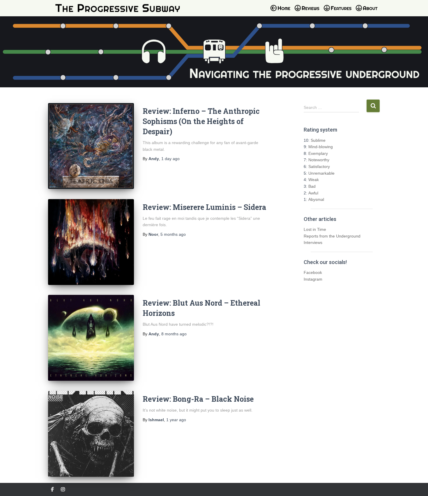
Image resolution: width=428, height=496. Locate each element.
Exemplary (318, 153)
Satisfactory (319, 166)
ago (170, 158)
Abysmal (316, 199)
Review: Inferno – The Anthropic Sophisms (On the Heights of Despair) (201, 121)
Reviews (308, 11)
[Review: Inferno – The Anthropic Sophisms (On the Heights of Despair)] (91, 146)
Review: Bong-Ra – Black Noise (198, 399)
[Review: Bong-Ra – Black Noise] (91, 434)
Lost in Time (315, 229)
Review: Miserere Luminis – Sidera (204, 207)
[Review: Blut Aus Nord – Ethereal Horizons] (91, 338)
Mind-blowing (320, 146)
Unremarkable (321, 173)
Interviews (313, 242)
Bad (312, 186)
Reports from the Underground (332, 236)
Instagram (313, 279)
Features (339, 11)
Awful (313, 193)
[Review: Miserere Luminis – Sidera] (91, 242)
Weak (313, 179)
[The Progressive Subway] (117, 8)
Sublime (318, 140)
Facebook (313, 272)
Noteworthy (318, 159)
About (369, 11)
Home (282, 11)
